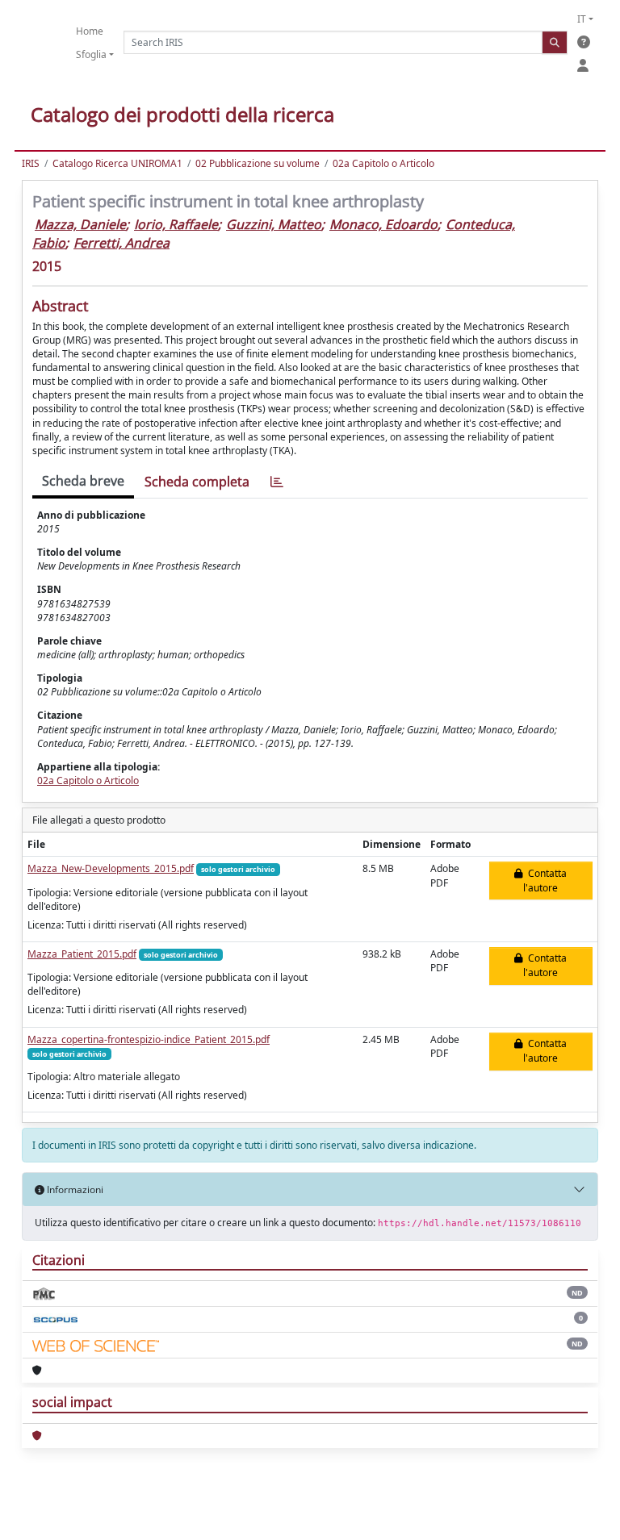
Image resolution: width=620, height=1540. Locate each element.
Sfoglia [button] (91, 54)
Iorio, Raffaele (176, 224)
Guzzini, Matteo (273, 224)
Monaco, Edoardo (383, 224)
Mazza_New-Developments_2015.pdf (110, 868)
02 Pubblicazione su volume (257, 163)
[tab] (277, 482)
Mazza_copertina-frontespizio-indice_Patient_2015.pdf (148, 1039)
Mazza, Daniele (80, 224)
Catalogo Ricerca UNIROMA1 (117, 163)
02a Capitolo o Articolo (383, 163)
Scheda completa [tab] (197, 481)
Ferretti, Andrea (121, 243)
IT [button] (581, 19)
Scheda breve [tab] (83, 481)
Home (89, 31)
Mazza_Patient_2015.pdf (81, 954)
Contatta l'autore (545, 880)
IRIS (31, 163)
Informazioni (73, 1189)
